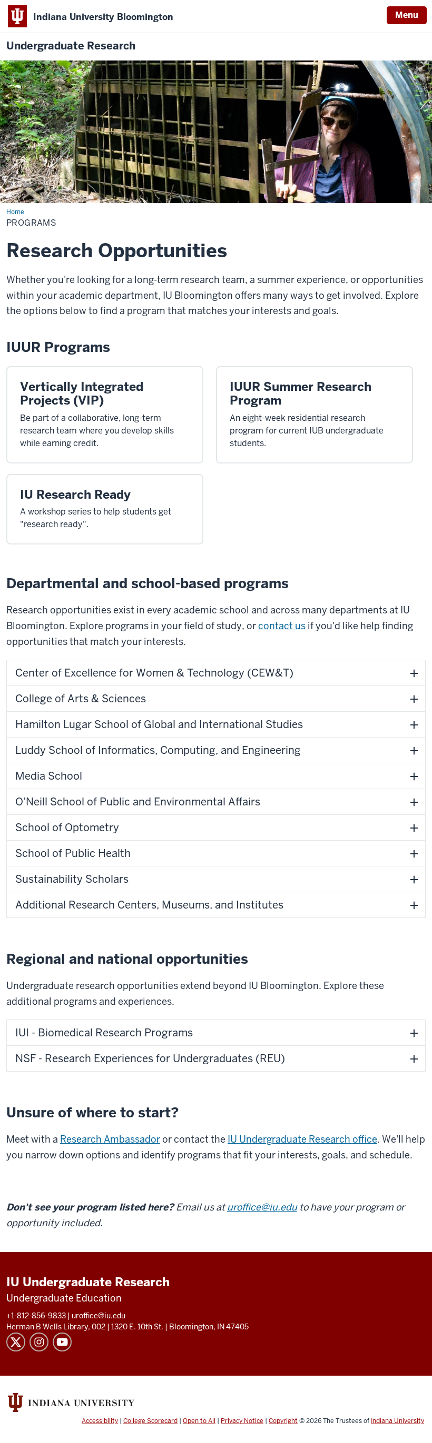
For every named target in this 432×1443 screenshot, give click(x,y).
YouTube (62, 1342)
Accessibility (100, 1421)
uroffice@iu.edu (262, 1207)
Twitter (15, 1342)
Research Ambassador (110, 1139)
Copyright (283, 1421)
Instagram (39, 1342)
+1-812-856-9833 (36, 1315)
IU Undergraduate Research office (302, 1139)
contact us (282, 626)
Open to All (199, 1421)
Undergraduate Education (64, 1298)
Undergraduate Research (70, 46)
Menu (406, 15)
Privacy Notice (242, 1421)
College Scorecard (150, 1421)
